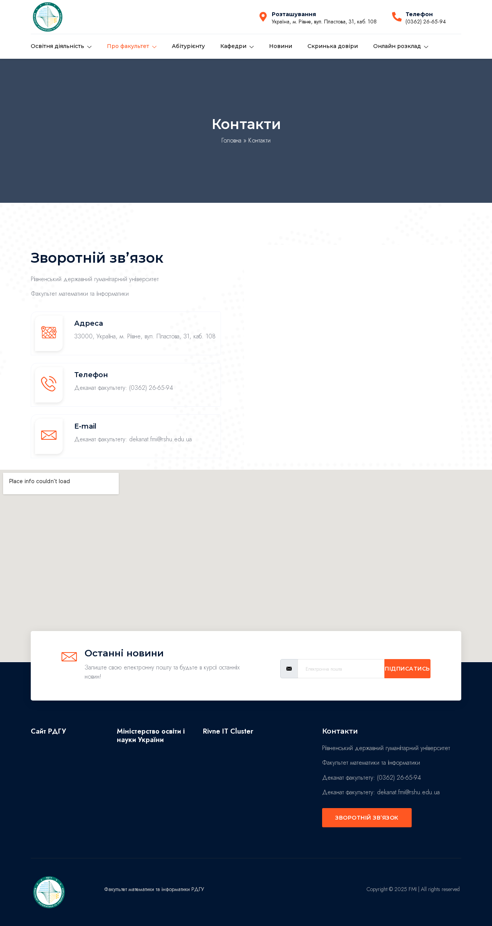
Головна (231, 140)
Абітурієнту (188, 46)
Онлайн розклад (397, 46)
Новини (280, 46)
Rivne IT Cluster (228, 731)
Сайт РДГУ (48, 731)
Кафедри (233, 46)
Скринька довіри (333, 46)
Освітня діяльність (57, 46)
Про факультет (128, 46)
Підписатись (407, 668)
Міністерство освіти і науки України (151, 735)
